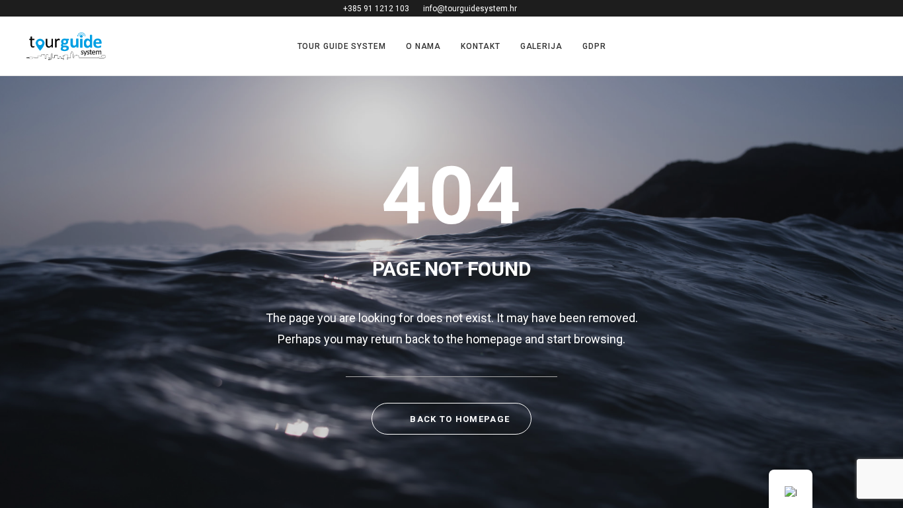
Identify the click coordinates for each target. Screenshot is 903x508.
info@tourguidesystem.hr (470, 8)
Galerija (541, 46)
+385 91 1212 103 (376, 8)
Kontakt (480, 46)
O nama (423, 46)
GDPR (594, 46)
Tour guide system (341, 46)
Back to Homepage (458, 419)
